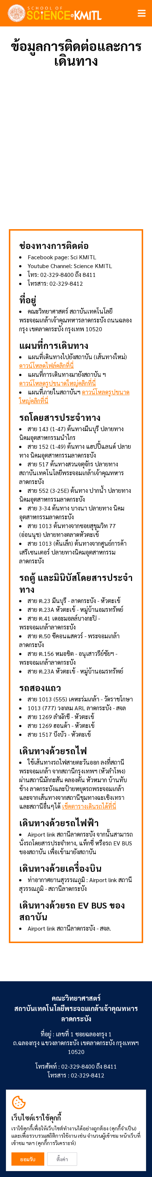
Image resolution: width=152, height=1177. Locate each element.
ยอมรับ (27, 1159)
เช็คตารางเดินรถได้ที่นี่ (89, 806)
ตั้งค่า (62, 1159)
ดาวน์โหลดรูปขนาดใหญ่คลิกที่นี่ (57, 383)
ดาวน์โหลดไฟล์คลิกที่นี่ (46, 365)
